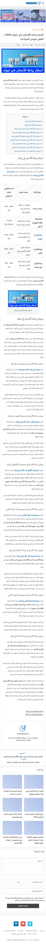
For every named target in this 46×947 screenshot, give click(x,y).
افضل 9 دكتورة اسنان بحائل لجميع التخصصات (23, 18)
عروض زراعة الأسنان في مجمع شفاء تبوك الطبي (27, 147)
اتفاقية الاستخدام (9, 931)
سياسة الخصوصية (31, 931)
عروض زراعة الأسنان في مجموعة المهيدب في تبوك (27, 132)
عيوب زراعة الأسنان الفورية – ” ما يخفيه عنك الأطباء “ (38, 17)
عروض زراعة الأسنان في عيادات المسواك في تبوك (27, 144)
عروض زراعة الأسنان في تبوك (33, 125)
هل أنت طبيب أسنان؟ (18, 934)
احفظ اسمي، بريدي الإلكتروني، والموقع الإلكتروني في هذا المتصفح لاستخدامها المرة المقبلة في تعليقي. (25, 899)
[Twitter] (30, 923)
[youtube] (23, 923)
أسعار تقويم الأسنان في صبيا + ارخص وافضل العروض (8, 17)
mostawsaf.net (38, 45)
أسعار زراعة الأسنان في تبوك (33, 121)
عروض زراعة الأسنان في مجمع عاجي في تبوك (28, 129)
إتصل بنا (20, 931)
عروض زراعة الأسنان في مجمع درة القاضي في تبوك (26, 136)
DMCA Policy (32, 934)
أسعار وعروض (37, 29)
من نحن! (42, 931)
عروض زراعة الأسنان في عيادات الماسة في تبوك (28, 151)
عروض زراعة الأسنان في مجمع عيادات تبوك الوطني (26, 140)
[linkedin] (16, 923)
